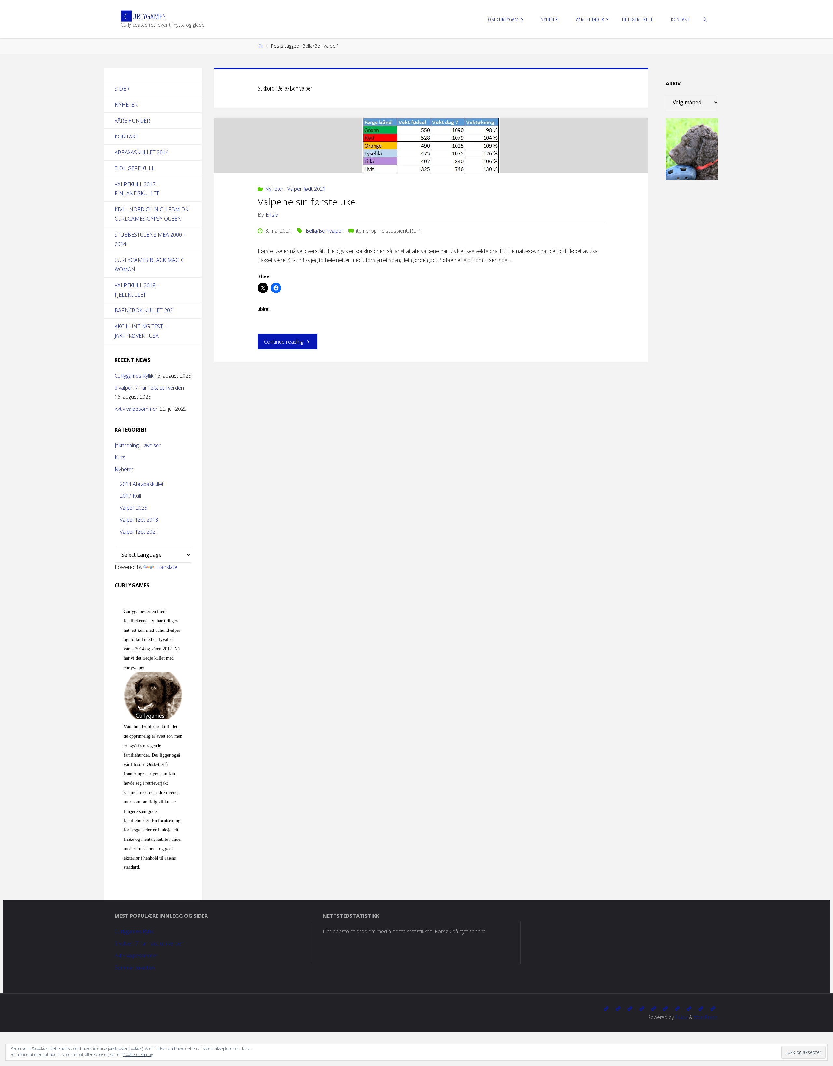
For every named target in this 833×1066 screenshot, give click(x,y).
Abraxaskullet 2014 (142, 152)
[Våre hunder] (629, 1008)
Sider (122, 88)
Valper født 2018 (139, 519)
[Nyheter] (618, 1008)
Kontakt (126, 136)
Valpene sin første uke (307, 201)
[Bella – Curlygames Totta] (677, 1008)
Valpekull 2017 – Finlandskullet (137, 189)
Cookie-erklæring (138, 1054)
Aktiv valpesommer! (136, 408)
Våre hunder (132, 120)
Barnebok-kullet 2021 (145, 310)
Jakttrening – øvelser (138, 445)
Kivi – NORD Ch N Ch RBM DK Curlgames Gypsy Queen (151, 214)
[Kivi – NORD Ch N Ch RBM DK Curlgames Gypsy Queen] (653, 1008)
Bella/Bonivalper (324, 230)
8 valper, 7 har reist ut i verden (149, 387)
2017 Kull (130, 495)
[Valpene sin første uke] (431, 145)
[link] (705, 19)
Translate (166, 567)
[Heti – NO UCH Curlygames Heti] (665, 1008)
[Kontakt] (712, 1008)
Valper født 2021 (306, 188)
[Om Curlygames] (606, 1008)
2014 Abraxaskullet (142, 484)
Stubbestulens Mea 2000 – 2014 (150, 239)
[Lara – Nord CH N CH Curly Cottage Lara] (641, 1008)
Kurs (120, 457)
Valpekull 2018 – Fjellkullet (137, 290)
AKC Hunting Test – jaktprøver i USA (141, 331)
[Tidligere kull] (700, 1008)
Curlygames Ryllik (134, 375)
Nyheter (274, 188)
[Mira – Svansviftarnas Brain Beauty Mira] (689, 1008)
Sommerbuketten (134, 967)
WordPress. (705, 1017)
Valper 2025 (133, 507)
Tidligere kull (135, 168)
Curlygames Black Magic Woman (149, 264)
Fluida (681, 1017)
